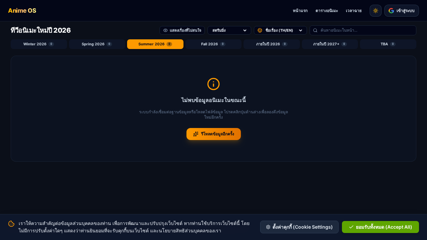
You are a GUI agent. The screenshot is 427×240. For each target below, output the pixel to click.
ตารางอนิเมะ (327, 10)
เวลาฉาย (354, 10)
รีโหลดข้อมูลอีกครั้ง (217, 133)
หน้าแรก (300, 10)
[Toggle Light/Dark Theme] (376, 11)
